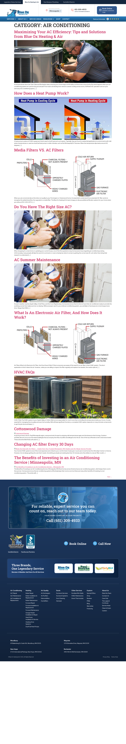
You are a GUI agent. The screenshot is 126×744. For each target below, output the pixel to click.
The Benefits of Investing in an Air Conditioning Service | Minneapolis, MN (57, 460)
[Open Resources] (53, 19)
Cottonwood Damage (32, 428)
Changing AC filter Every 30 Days (43, 444)
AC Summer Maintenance (37, 259)
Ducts (58, 590)
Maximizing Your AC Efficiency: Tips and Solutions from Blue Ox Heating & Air (60, 34)
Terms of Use (114, 657)
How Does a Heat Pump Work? (41, 93)
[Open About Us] (27, 19)
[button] (63, 520)
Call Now (104, 544)
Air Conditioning (16, 590)
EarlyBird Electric (13, 552)
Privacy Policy (106, 657)
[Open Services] (15, 19)
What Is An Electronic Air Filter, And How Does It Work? (58, 315)
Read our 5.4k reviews (99, 19)
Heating (28, 590)
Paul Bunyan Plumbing (28, 552)
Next (109, 477)
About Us (105, 590)
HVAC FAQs (24, 372)
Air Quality (45, 590)
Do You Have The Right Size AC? (43, 206)
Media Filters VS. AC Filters (39, 149)
